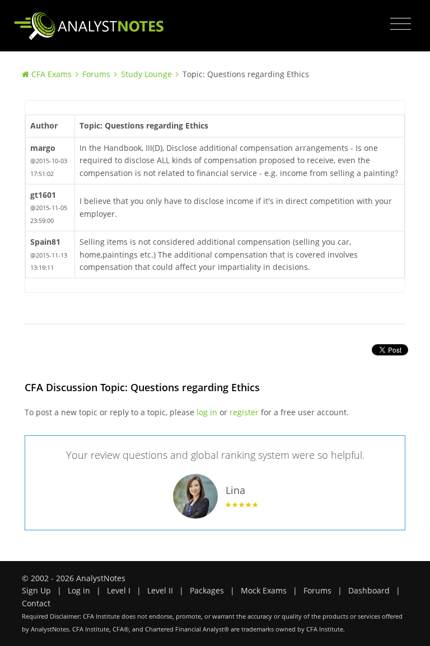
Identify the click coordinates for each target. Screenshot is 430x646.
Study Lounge (146, 74)
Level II (160, 590)
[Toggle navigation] (401, 24)
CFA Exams (51, 74)
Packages (207, 590)
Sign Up (36, 590)
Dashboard (369, 590)
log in (207, 412)
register (244, 412)
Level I (118, 590)
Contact (36, 603)
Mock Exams (264, 590)
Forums (96, 74)
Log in (79, 590)
